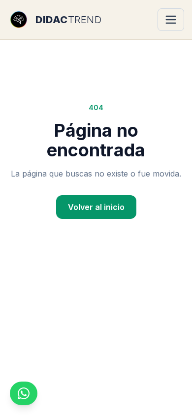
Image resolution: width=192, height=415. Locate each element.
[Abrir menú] (171, 19)
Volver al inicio (96, 207)
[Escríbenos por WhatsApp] (23, 393)
